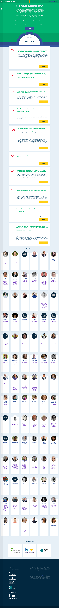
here (35, 24)
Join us (1, 9)
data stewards (40, 571)
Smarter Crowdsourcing (39, 575)
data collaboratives (45, 570)
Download (29, 28)
